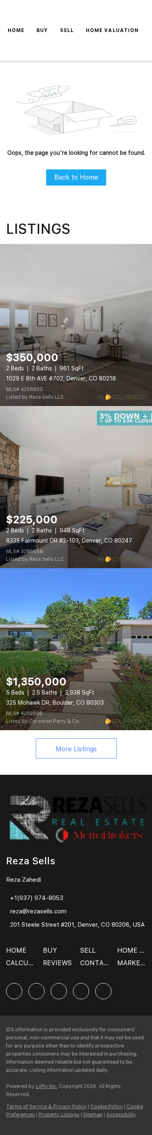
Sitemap (93, 1115)
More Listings (76, 749)
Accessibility (121, 1115)
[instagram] (81, 991)
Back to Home (76, 177)
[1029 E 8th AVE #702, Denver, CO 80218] (76, 325)
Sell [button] (66, 30)
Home (16, 30)
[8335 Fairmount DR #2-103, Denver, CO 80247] (76, 487)
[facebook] (14, 991)
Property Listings (59, 1115)
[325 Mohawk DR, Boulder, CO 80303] (76, 649)
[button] (18, 953)
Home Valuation (112, 30)
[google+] (103, 991)
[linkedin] (36, 991)
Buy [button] (42, 30)
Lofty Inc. (47, 1086)
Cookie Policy (106, 1106)
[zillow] (59, 991)
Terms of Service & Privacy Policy (46, 1106)
